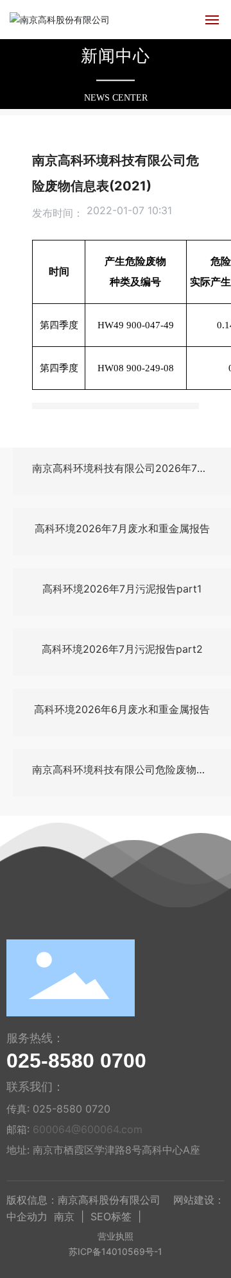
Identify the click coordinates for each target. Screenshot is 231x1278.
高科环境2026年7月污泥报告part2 (122, 649)
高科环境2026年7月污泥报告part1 (121, 588)
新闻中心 (115, 56)
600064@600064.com (87, 1129)
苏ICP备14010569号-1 (115, 1251)
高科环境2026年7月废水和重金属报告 (122, 528)
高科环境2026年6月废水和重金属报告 (122, 709)
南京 (64, 1216)
